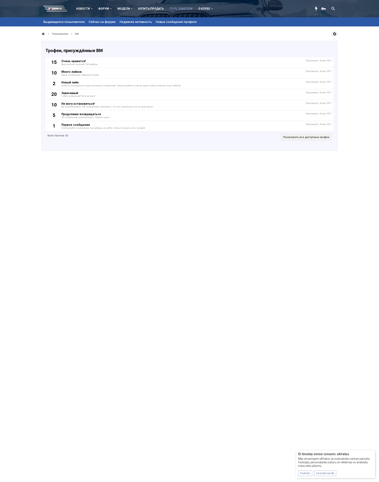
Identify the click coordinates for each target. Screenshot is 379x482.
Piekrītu (305, 473)
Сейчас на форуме (102, 22)
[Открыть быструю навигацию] (335, 34)
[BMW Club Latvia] (57, 8)
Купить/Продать (151, 8)
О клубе (204, 8)
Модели (123, 8)
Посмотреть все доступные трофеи (306, 137)
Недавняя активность (136, 22)
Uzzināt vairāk (325, 473)
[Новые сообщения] (317, 8)
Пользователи (181, 8)
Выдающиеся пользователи (64, 22)
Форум (103, 8)
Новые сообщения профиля (176, 22)
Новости (83, 8)
